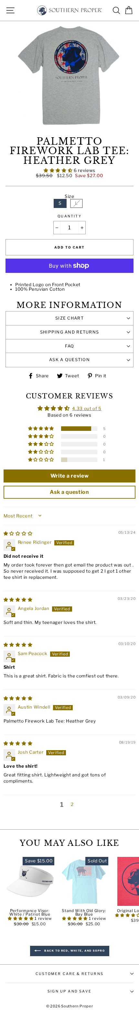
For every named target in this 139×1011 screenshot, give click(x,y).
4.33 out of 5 (87, 408)
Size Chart (69, 318)
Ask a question (69, 359)
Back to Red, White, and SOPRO (74, 950)
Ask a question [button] (69, 492)
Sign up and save (69, 991)
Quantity (69, 216)
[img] (18, 533)
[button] (59, 170)
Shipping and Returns (69, 332)
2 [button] (72, 804)
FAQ (69, 346)
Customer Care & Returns (69, 973)
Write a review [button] (69, 476)
